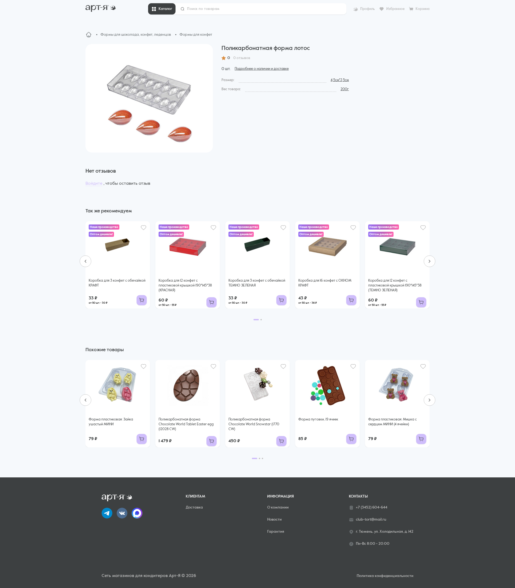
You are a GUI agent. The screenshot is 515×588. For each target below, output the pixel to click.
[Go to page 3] (262, 458)
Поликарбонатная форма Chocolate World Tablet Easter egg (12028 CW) (186, 424)
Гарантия (275, 531)
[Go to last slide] (85, 261)
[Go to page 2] (261, 319)
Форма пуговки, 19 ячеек (318, 419)
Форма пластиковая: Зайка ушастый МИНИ (111, 422)
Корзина (423, 9)
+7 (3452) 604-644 (371, 507)
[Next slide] (429, 261)
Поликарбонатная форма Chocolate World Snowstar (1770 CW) (253, 424)
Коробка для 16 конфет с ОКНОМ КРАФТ (324, 283)
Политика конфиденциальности (385, 576)
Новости (274, 519)
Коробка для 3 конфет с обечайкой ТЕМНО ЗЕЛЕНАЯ (256, 283)
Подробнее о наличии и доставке (262, 69)
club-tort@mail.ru (371, 519)
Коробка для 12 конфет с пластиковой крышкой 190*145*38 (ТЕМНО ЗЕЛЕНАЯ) (394, 285)
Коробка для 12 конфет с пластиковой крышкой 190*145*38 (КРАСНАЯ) (185, 285)
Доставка (194, 507)
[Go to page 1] (256, 319)
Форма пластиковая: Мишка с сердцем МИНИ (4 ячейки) (392, 422)
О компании (278, 507)
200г (345, 89)
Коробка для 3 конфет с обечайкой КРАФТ (117, 283)
